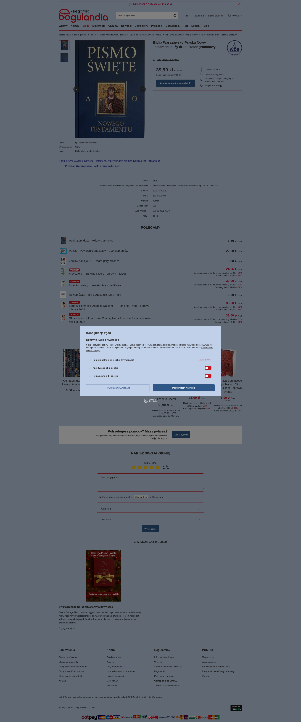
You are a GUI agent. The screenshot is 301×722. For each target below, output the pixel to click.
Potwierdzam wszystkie (183, 387)
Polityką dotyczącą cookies (157, 345)
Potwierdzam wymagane (118, 387)
